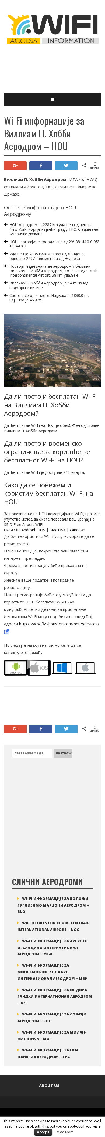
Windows (78, 529)
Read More (65, 1131)
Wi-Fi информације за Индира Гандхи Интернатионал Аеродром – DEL (55, 996)
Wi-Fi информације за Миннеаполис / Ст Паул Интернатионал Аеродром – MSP (52, 972)
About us (49, 1085)
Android (28, 529)
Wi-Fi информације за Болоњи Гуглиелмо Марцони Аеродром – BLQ (53, 905)
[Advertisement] (47, 68)
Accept (43, 1131)
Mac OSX (57, 529)
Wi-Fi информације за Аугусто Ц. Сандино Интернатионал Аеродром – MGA (53, 947)
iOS (42, 529)
